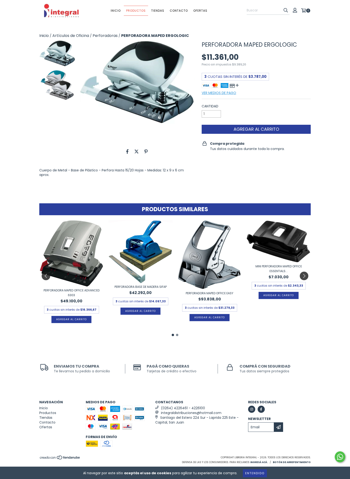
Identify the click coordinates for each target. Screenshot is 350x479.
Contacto (179, 11)
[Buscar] (286, 10)
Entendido (255, 473)
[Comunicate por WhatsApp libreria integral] (340, 456)
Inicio (116, 11)
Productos (136, 11)
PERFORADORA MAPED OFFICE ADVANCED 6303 (72, 292)
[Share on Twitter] (136, 151)
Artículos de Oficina (70, 35)
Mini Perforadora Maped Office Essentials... (278, 268)
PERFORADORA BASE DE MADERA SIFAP (141, 287)
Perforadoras (105, 35)
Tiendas (157, 11)
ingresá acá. (259, 462)
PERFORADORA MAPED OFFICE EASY (209, 293)
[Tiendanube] (60, 459)
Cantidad (210, 106)
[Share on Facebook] (127, 151)
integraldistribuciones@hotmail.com (191, 412)
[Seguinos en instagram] (251, 409)
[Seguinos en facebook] (261, 409)
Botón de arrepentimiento (292, 462)
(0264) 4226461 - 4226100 (183, 408)
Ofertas (200, 11)
